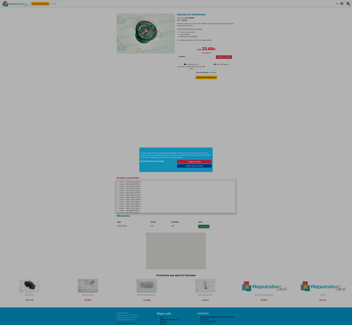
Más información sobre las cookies (152, 161)
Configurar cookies (194, 162)
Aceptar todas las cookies (194, 166)
